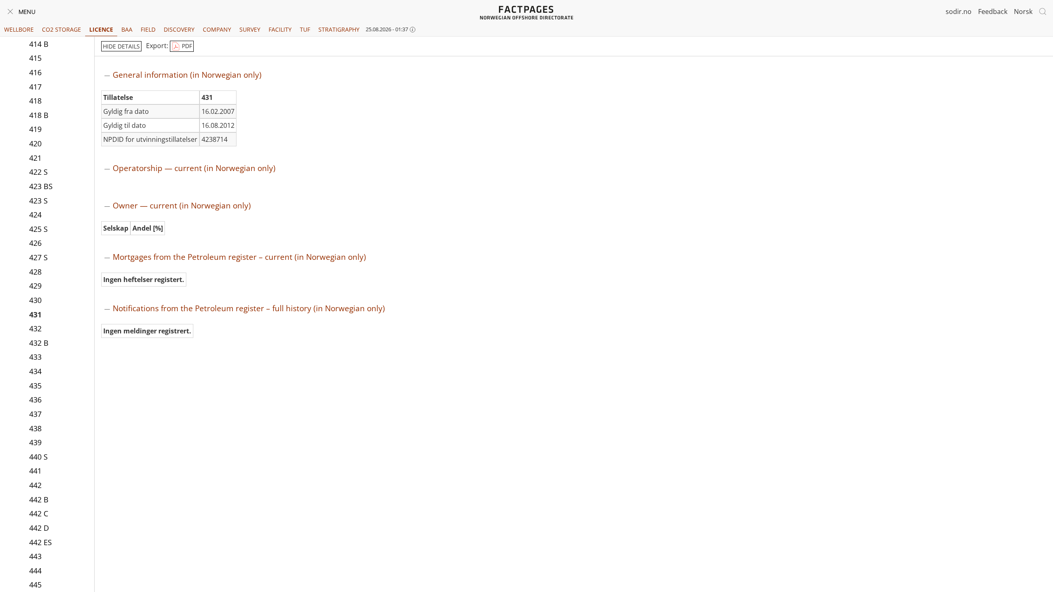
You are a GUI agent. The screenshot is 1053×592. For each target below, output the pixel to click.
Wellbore (19, 29)
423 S (38, 201)
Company (217, 29)
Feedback (992, 11)
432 (35, 328)
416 (35, 72)
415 (35, 58)
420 (35, 143)
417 (35, 87)
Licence (101, 29)
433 (35, 357)
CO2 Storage (61, 29)
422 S (38, 172)
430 (35, 300)
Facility (280, 29)
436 (35, 400)
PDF (186, 46)
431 (35, 314)
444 (35, 571)
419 (35, 129)
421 (35, 158)
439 (35, 442)
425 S (38, 229)
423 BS (41, 186)
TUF (305, 29)
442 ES (40, 542)
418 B (39, 115)
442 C (38, 513)
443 (35, 556)
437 (35, 414)
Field (148, 29)
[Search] (1042, 11)
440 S (38, 457)
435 (35, 386)
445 (35, 585)
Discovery (179, 29)
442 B (39, 499)
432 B (39, 343)
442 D (39, 528)
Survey (249, 29)
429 (35, 286)
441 (35, 471)
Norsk (1023, 11)
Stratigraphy (339, 29)
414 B (39, 44)
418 (35, 101)
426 (35, 243)
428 (35, 272)
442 (35, 485)
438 (35, 428)
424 (35, 215)
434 (35, 371)
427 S (38, 257)
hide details (121, 46)
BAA (126, 29)
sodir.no (959, 11)
